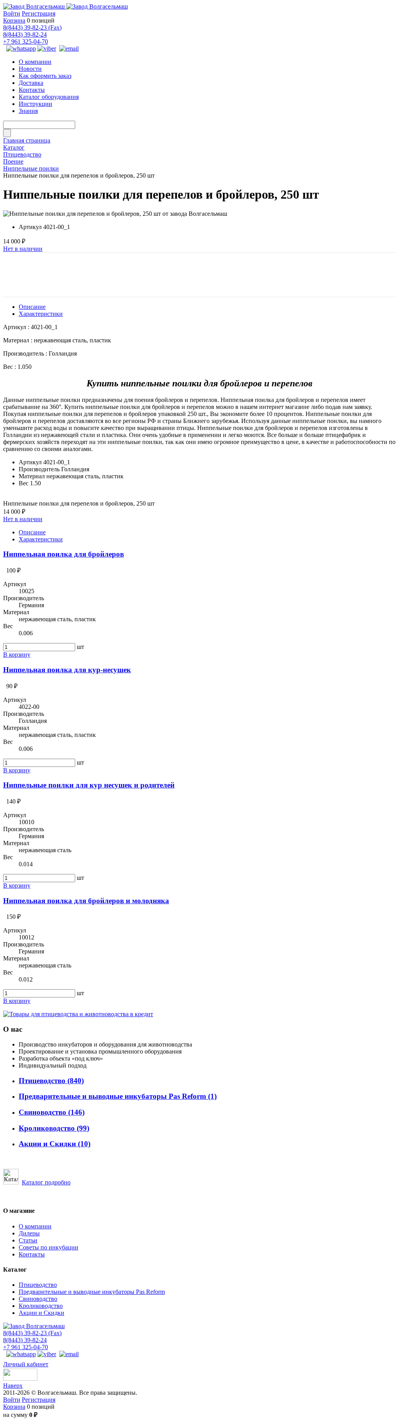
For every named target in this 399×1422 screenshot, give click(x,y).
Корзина (14, 20)
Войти (11, 13)
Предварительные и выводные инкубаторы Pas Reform (118, 1096)
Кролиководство (54, 1128)
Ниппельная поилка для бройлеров (63, 554)
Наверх (13, 1385)
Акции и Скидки (54, 1144)
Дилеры (29, 1233)
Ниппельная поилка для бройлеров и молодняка (86, 901)
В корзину (16, 654)
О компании (35, 1226)
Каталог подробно (46, 1182)
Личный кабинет (25, 1364)
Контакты (32, 1254)
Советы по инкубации (48, 1247)
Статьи (28, 1240)
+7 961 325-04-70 (25, 41)
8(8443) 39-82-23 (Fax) (32, 27)
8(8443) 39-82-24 (25, 34)
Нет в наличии (22, 248)
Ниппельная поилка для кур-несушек (67, 670)
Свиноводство (52, 1112)
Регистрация (38, 13)
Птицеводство (51, 1081)
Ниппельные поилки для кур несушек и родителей (89, 785)
